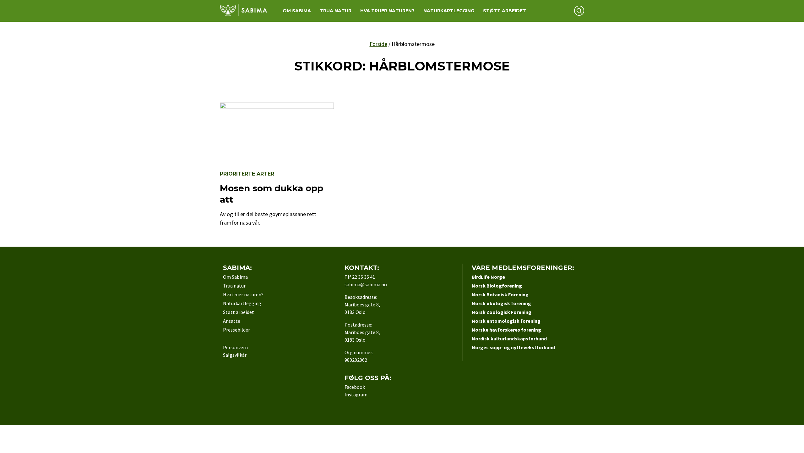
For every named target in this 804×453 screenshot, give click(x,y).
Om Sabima (297, 11)
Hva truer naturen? (387, 11)
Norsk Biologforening (497, 285)
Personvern (235, 347)
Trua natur (335, 11)
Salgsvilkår (235, 355)
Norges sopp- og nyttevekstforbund (513, 347)
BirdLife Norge (488, 277)
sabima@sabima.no (366, 284)
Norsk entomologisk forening (506, 321)
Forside (378, 44)
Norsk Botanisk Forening (500, 294)
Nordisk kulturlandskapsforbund (509, 338)
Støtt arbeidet (504, 11)
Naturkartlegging (448, 11)
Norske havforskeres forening (506, 330)
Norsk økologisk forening (501, 303)
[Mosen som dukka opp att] (277, 106)
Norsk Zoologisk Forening (501, 312)
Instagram (356, 394)
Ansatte (231, 321)
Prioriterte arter (247, 174)
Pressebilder (236, 330)
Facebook (355, 387)
